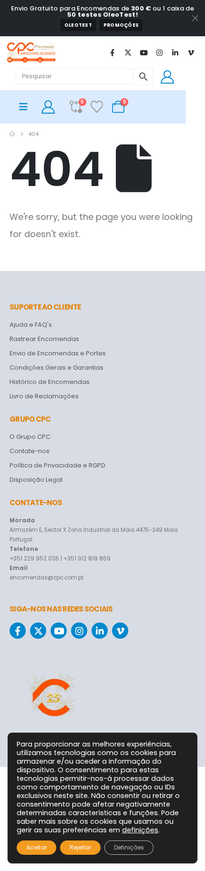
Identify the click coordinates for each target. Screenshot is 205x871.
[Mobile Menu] (26, 107)
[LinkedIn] (175, 52)
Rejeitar (80, 847)
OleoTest (78, 25)
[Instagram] (159, 52)
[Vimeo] (190, 52)
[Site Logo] (31, 52)
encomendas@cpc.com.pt (46, 577)
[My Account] (167, 76)
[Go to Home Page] (12, 134)
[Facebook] (112, 52)
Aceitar (36, 847)
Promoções (121, 25)
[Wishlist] (97, 107)
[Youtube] (143, 52)
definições (140, 830)
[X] (127, 52)
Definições (129, 847)
